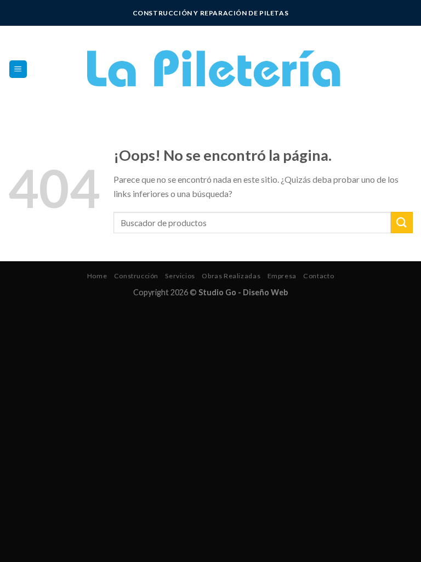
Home (97, 276)
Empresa (282, 276)
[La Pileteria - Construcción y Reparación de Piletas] (210, 69)
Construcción (136, 276)
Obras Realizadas (231, 276)
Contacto (318, 276)
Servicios (180, 276)
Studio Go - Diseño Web (243, 292)
